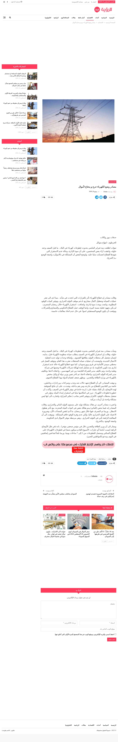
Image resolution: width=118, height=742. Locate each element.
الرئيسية (111, 18)
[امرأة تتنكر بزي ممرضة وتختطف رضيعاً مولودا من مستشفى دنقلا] (32, 170)
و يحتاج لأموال (102, 459)
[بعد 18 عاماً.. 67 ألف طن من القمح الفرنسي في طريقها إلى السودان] (103, 521)
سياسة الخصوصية (77, 2)
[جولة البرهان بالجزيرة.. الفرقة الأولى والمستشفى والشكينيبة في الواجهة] (32, 96)
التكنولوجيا (48, 18)
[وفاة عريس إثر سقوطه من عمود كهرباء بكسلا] (32, 105)
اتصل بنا (93, 2)
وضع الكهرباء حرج (91, 459)
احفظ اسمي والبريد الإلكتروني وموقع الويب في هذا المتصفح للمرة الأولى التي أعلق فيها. (84, 634)
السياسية (104, 18)
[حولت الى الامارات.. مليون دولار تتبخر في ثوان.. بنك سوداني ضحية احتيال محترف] (54, 521)
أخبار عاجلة (81, 18)
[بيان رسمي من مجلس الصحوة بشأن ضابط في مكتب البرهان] (32, 86)
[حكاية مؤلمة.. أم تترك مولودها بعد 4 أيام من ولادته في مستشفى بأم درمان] (32, 161)
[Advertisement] (59, 40)
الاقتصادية (90, 18)
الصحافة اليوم (65, 18)
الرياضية (56, 18)
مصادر (109, 459)
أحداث (97, 18)
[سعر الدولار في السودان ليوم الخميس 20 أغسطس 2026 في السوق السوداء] (78, 521)
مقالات (73, 18)
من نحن (87, 2)
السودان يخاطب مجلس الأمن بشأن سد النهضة (60, 494)
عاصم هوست (6, 730)
